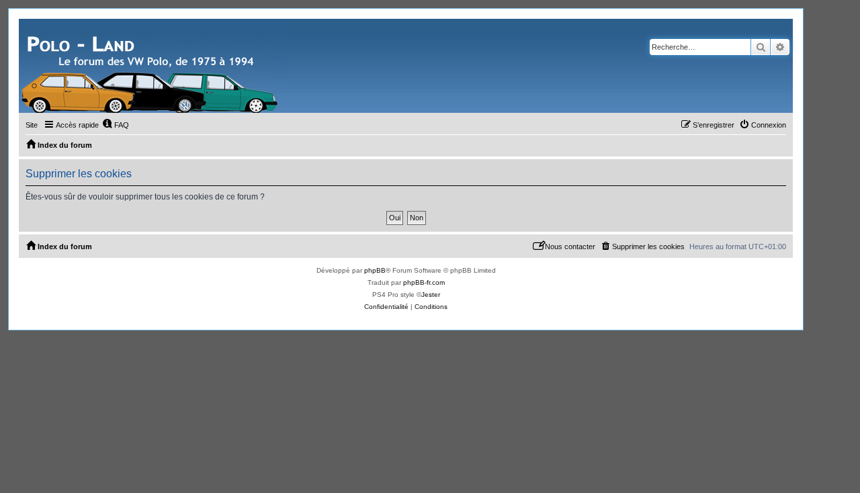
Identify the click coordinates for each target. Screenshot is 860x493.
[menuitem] (115, 125)
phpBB (375, 270)
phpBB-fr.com (424, 282)
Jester (430, 294)
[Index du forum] (151, 66)
